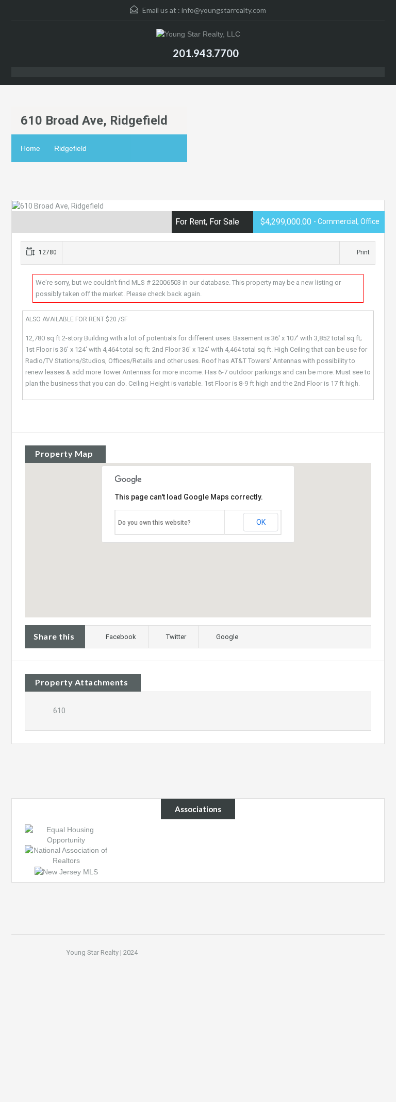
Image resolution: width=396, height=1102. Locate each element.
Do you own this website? (154, 522)
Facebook (121, 637)
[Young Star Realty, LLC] (198, 35)
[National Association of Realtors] (66, 855)
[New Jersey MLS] (66, 871)
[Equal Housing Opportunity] (66, 834)
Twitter (176, 637)
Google (227, 637)
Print (363, 252)
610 (59, 711)
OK (261, 522)
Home (30, 148)
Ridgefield (70, 148)
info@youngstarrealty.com (224, 10)
